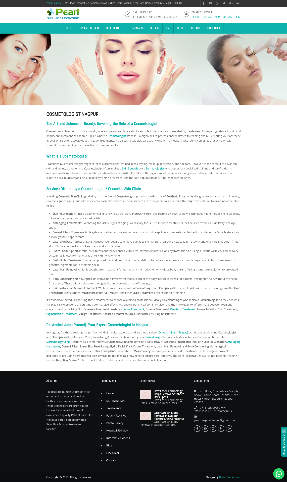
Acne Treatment (134, 309)
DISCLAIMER (214, 28)
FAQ (168, 28)
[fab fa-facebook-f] (203, 3)
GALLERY (154, 28)
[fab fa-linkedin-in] (238, 3)
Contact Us (113, 460)
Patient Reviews (116, 415)
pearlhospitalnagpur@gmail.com (216, 17)
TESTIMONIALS (134, 28)
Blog (109, 445)
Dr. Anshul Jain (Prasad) (173, 332)
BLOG (180, 28)
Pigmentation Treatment (61, 314)
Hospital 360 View (117, 430)
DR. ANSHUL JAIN (89, 28)
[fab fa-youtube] (210, 3)
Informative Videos (118, 438)
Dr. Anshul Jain (115, 400)
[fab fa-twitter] (224, 3)
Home (110, 393)
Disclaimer (112, 453)
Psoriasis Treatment (183, 309)
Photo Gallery (114, 423)
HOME (69, 28)
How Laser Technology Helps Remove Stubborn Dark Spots (169, 393)
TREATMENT (112, 28)
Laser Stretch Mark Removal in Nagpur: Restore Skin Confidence (169, 415)
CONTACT (195, 28)
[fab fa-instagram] (217, 3)
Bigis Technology (230, 477)
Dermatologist (155, 168)
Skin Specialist (131, 168)
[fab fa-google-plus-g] (231, 3)
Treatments (113, 408)
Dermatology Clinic (58, 342)
